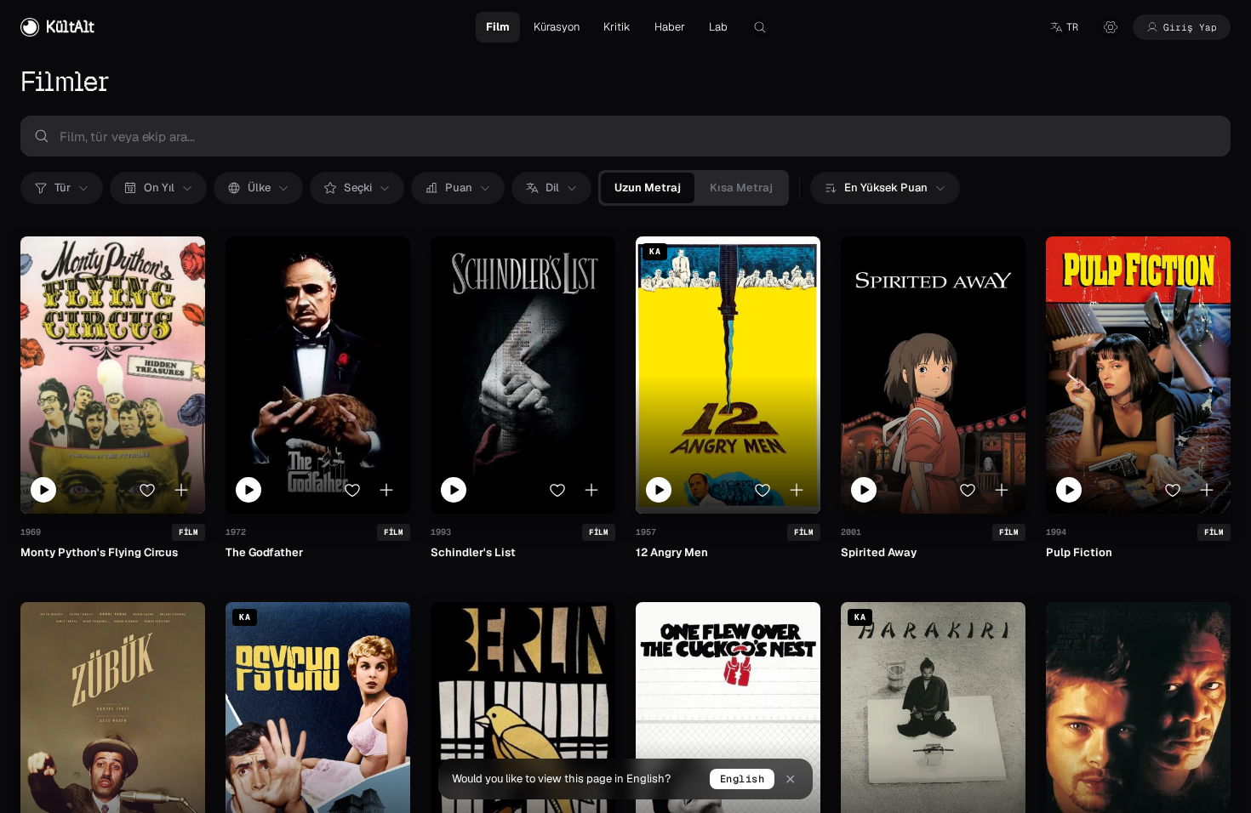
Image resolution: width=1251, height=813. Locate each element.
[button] (1063, 27)
